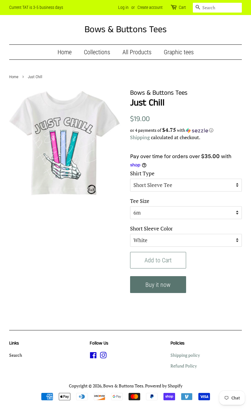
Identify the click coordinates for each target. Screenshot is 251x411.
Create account (150, 7)
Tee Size (139, 200)
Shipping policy (185, 355)
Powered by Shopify (163, 386)
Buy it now (157, 284)
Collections (97, 52)
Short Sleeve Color (151, 228)
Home (65, 52)
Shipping (140, 137)
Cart (182, 7)
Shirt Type (142, 173)
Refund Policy (183, 366)
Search (15, 355)
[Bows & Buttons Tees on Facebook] (93, 356)
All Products (137, 52)
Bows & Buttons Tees (125, 29)
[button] (186, 130)
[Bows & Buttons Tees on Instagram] (103, 356)
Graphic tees (179, 52)
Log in (123, 7)
